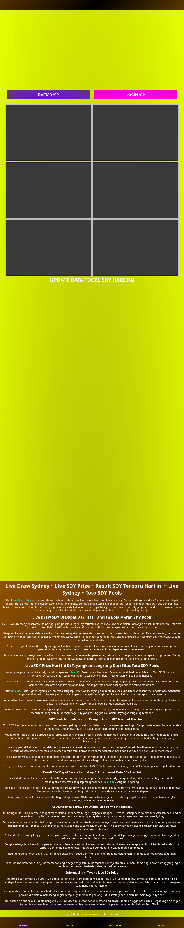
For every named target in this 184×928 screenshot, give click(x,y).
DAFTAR (69, 925)
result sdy (110, 782)
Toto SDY (16, 691)
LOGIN (23, 925)
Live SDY (76, 672)
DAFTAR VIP (48, 94)
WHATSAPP (115, 925)
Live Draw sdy (21, 600)
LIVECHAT (161, 925)
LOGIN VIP (135, 94)
